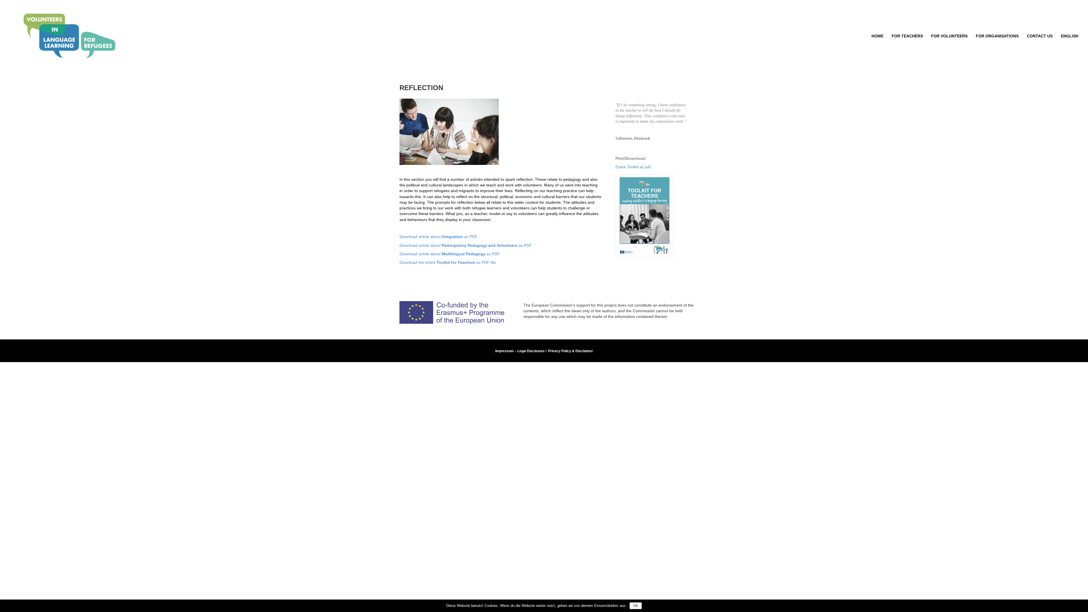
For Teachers (907, 36)
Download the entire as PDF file (448, 262)
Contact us (1040, 36)
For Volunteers (949, 36)
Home (877, 36)
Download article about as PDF (438, 236)
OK (635, 606)
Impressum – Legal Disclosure (520, 351)
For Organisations (997, 36)
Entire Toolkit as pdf (633, 167)
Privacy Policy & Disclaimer (570, 351)
